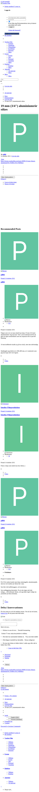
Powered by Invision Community (11, 726)
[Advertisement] (19, 206)
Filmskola (11, 45)
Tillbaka (10, 742)
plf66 (4, 154)
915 (9, 323)
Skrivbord (8, 654)
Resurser (11, 50)
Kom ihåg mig (12, 23)
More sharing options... (8, 177)
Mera (9, 52)
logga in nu (4, 613)
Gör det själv (15, 156)
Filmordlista (11, 47)
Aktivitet (7, 69)
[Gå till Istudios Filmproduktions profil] (19, 402)
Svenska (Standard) (16, 719)
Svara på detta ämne (11, 182)
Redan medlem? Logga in (13, 6)
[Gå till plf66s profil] (19, 151)
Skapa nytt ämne (9, 184)
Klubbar (7, 64)
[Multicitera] (5, 359)
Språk (6, 715)
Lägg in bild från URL (15, 648)
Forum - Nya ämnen (11, 696)
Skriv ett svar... (5, 627)
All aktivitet (11, 71)
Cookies (7, 723)
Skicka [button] (7, 664)
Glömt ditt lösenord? (14, 30)
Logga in (11, 27)
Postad (8, 278)
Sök (9, 57)
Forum (7, 54)
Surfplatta (7, 656)
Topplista (11, 61)
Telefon (7, 658)
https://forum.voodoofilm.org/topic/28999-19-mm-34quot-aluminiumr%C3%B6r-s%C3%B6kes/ (18, 162)
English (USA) (15, 717)
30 (9, 456)
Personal (10, 59)
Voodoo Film (8, 42)
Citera (6, 361)
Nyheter (10, 43)
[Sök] (1, 83)
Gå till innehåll (5, 1)
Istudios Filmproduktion (10, 407)
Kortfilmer (11, 49)
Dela (2, 159)
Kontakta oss (8, 721)
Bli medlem (8, 35)
